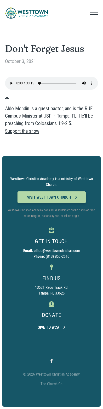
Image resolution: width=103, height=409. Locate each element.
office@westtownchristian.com (57, 250)
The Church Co (51, 384)
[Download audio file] (7, 98)
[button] (94, 12)
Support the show (22, 131)
